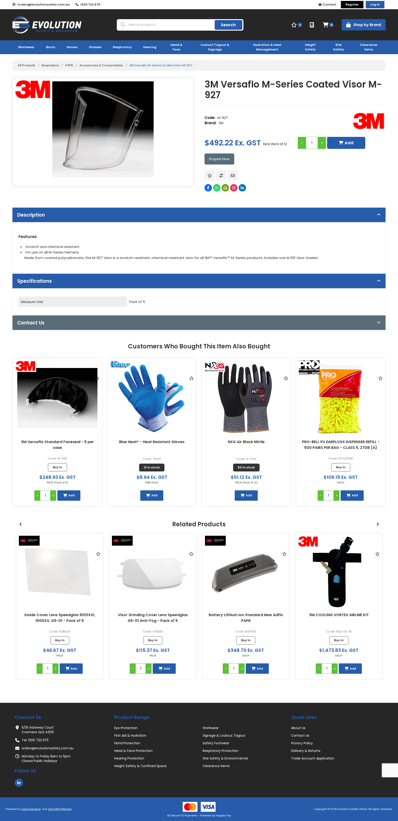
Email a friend (233, 175)
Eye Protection (126, 728)
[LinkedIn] (242, 187)
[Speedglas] (29, 541)
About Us (298, 728)
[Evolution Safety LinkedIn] (19, 783)
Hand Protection (127, 743)
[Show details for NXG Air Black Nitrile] (246, 398)
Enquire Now (219, 158)
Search (228, 25)
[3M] (369, 121)
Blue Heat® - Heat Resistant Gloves (151, 441)
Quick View (97, 385)
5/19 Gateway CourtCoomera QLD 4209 (38, 729)
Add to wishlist (210, 175)
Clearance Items (216, 766)
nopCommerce (31, 809)
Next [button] (377, 524)
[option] (59, 606)
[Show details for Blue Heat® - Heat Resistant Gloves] (152, 398)
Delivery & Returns (305, 750)
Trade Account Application (312, 758)
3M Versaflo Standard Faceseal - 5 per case (57, 444)
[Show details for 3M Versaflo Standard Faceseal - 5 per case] (57, 398)
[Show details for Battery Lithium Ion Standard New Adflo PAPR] (153, 572)
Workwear (211, 728)
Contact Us (300, 735)
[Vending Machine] (312, 25)
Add (349, 143)
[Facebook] (208, 187)
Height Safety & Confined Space (140, 766)
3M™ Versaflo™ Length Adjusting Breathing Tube (339, 617)
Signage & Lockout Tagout (224, 735)
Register (352, 4)
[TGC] (120, 365)
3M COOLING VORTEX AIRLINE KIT (246, 615)
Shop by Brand (367, 24)
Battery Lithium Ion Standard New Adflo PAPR (153, 617)
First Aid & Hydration (130, 735)
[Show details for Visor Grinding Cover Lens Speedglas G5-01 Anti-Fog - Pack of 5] (60, 572)
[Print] (225, 187)
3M (221, 123)
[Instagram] (233, 187)
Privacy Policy (302, 743)
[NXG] (214, 366)
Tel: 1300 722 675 (35, 740)
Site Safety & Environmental (225, 758)
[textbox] (170, 24)
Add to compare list (221, 175)
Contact (329, 4)
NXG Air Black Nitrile (246, 441)
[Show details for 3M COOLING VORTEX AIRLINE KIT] (246, 572)
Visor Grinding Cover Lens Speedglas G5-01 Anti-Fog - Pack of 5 (60, 617)
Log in (375, 4)
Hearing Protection (129, 758)
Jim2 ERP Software (59, 809)
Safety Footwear (216, 743)
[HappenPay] (199, 807)
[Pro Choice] (309, 368)
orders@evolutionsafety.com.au (47, 748)
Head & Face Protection (133, 750)
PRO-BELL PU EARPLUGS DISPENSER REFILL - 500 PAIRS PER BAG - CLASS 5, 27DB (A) (341, 444)
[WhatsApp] (216, 187)
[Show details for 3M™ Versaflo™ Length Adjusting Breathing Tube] (339, 572)
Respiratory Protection (220, 750)
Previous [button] (20, 524)
